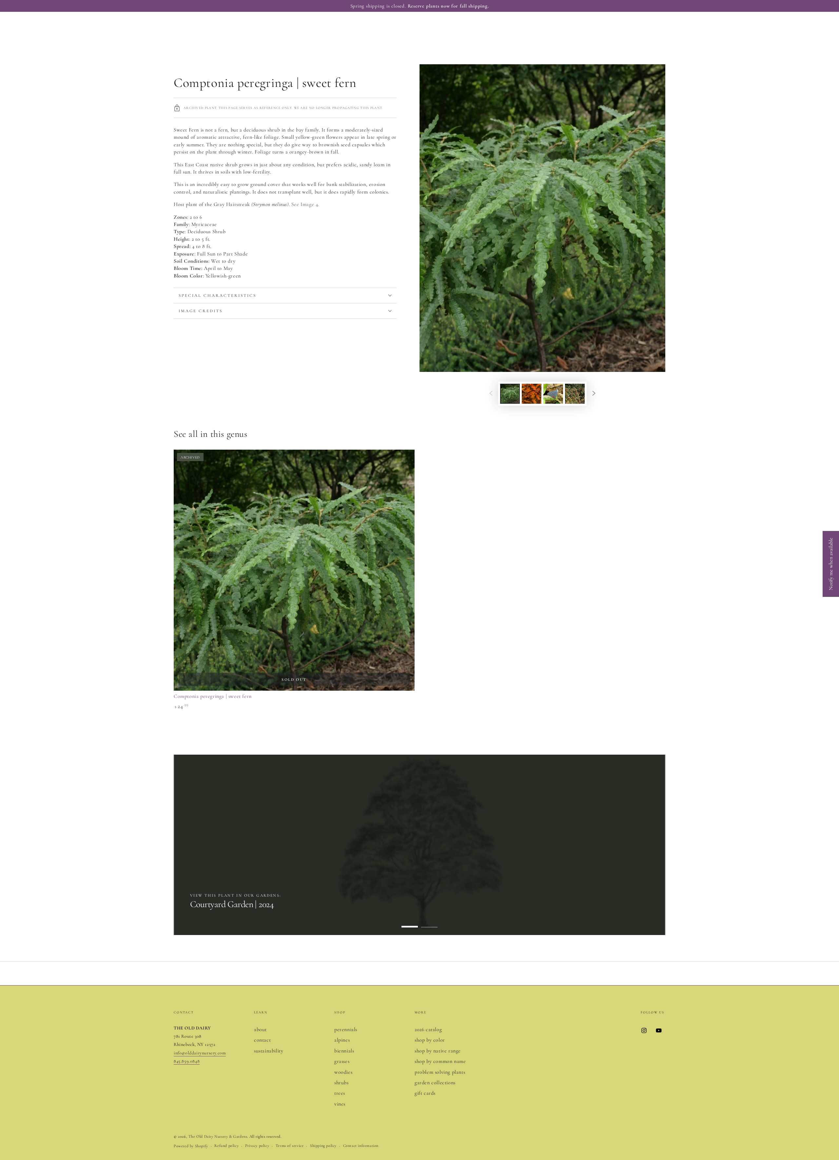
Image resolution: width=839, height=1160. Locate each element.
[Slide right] (594, 393)
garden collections (435, 1082)
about (260, 1029)
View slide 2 (429, 921)
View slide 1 (409, 921)
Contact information (361, 1145)
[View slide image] (419, 845)
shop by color (430, 1040)
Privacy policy (257, 1145)
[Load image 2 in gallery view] (531, 394)
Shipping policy (323, 1145)
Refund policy (226, 1145)
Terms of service (290, 1145)
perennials (345, 1029)
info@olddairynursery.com (200, 1053)
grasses (341, 1061)
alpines (342, 1040)
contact (262, 1040)
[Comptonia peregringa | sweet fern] (294, 570)
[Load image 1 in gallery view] (510, 394)
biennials (344, 1051)
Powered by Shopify (191, 1146)
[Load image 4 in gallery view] (575, 394)
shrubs (341, 1082)
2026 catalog (428, 1029)
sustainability (268, 1051)
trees (339, 1093)
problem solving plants (440, 1072)
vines (339, 1104)
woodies (343, 1072)
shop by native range (438, 1051)
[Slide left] (491, 393)
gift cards (425, 1093)
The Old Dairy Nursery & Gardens (217, 1136)
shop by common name (440, 1061)
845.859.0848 (187, 1061)
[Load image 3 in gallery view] (553, 394)
